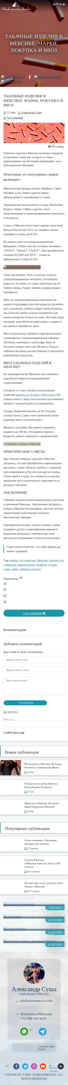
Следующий (32, 613)
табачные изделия (30, 569)
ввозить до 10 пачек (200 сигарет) (36, 394)
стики (6, 569)
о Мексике (9, 564)
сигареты (41, 564)
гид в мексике (27, 560)
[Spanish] (60, 4)
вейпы (14, 560)
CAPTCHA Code (13, 732)
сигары (52, 564)
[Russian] (57, 4)
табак (15, 569)
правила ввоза (25, 564)
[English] (54, 4)
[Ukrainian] (63, 4)
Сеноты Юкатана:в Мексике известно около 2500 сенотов (42, 863)
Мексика (42, 560)
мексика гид (56, 560)
